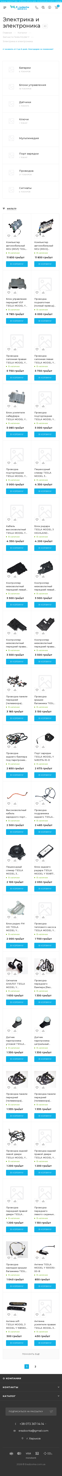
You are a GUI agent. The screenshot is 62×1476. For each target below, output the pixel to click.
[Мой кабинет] (49, 7)
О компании (12, 1378)
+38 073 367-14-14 (32, 1424)
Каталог (9, 1396)
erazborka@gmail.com (33, 1430)
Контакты (10, 1387)
